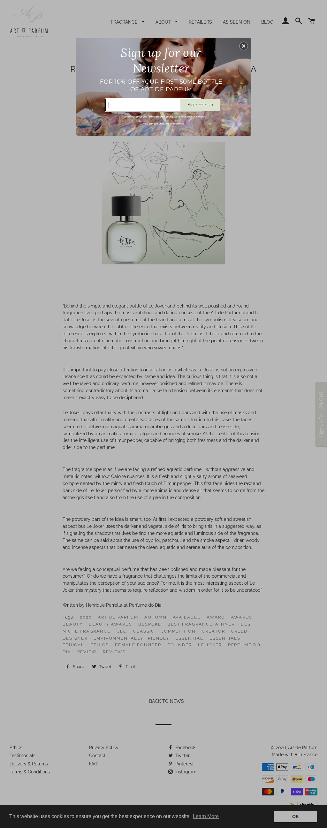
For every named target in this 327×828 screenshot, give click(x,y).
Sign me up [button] (200, 105)
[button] (243, 46)
